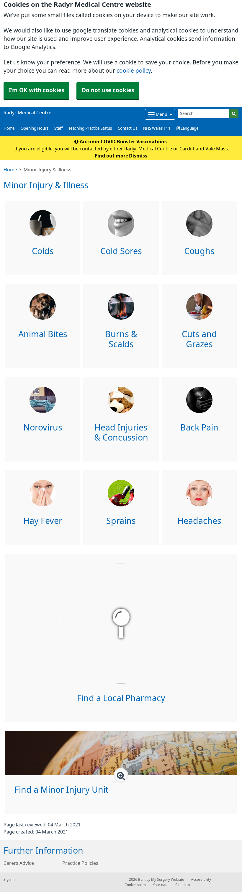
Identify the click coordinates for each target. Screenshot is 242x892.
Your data (161, 885)
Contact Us (127, 128)
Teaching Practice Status (90, 128)
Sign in (9, 879)
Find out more (111, 155)
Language (189, 128)
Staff (58, 128)
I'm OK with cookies (36, 90)
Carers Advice (19, 863)
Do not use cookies (108, 90)
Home (9, 128)
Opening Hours (34, 128)
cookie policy (134, 71)
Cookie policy (135, 885)
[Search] (233, 113)
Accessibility (201, 879)
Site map (182, 885)
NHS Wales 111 (157, 128)
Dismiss (138, 155)
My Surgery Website (167, 879)
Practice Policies (80, 863)
